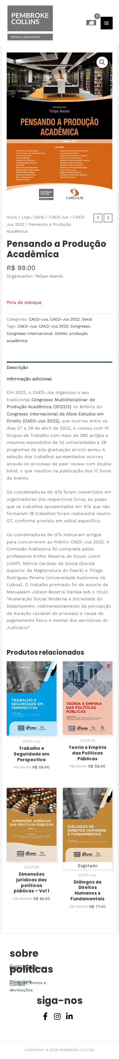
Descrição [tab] (17, 367)
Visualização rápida (31, 730)
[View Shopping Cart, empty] (91, 22)
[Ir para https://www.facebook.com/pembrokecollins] (45, 1017)
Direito (61, 333)
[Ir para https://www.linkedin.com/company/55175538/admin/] (69, 1017)
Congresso (80, 326)
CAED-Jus (59, 217)
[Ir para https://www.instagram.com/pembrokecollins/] (57, 1017)
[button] (102, 62)
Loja (26, 217)
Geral (39, 217)
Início (12, 217)
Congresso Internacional (30, 333)
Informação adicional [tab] (29, 378)
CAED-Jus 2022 (65, 319)
